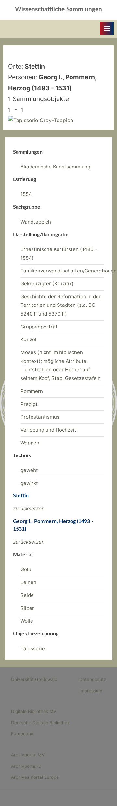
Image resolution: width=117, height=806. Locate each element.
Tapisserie (32, 648)
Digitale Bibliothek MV (33, 711)
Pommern (31, 391)
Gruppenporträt (39, 327)
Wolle (26, 621)
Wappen (29, 443)
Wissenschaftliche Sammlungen (58, 9)
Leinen (28, 582)
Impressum (90, 690)
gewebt (29, 470)
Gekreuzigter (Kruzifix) (47, 284)
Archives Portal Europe (35, 777)
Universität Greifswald (34, 679)
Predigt (29, 404)
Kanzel (28, 339)
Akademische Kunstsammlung (55, 167)
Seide (27, 595)
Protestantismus (39, 417)
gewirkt (29, 483)
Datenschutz (92, 679)
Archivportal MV (28, 754)
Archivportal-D (26, 766)
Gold (25, 569)
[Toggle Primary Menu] (107, 28)
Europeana (22, 733)
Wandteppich (35, 222)
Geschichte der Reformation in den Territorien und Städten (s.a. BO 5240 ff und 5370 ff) (61, 305)
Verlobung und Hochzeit (48, 430)
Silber (27, 608)
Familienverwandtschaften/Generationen (68, 271)
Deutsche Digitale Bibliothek (40, 722)
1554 (26, 194)
